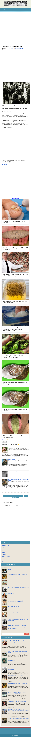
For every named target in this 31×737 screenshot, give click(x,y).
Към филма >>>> (5, 164)
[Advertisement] (15, 29)
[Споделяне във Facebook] (6, 442)
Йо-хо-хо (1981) (11, 459)
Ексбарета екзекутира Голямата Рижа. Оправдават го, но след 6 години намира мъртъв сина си (18, 711)
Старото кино (16, 735)
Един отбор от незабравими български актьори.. (18, 587)
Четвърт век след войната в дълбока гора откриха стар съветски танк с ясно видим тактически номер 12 (17, 627)
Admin (12, 48)
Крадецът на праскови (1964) (12, 46)
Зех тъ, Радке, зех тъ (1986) (13, 606)
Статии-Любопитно (6, 556)
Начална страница (19, 495)
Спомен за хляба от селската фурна (16, 675)
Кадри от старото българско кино (15, 471)
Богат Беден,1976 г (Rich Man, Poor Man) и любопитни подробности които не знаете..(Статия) (17, 642)
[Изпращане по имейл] (2, 442)
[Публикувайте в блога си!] (3, 442)
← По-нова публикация (8, 495)
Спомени (4, 554)
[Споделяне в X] (5, 442)
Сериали (3, 552)
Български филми (19, 48)
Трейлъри (4, 558)
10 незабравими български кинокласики (16, 447)
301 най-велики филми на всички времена (17, 701)
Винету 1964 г (10, 593)
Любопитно (4, 547)
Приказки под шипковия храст (14, 580)
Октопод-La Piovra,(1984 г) (13, 612)
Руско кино (4, 550)
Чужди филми (5, 561)
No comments (6, 49)
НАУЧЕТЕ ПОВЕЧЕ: (17, 456)
